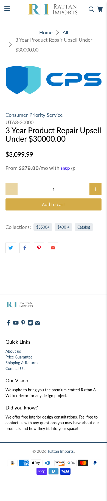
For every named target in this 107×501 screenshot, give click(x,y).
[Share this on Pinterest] (39, 248)
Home (46, 32)
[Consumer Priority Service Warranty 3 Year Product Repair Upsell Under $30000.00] (53, 80)
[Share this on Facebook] (24, 248)
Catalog (83, 227)
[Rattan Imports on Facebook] (8, 324)
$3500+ (42, 227)
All (65, 32)
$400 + (63, 227)
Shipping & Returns (21, 362)
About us (13, 351)
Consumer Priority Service (34, 115)
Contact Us (14, 368)
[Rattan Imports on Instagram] (30, 324)
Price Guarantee (18, 357)
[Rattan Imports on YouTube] (16, 324)
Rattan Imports (61, 451)
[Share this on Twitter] (10, 248)
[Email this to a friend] (53, 248)
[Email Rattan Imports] (38, 324)
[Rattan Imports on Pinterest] (23, 324)
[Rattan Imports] (53, 9)
